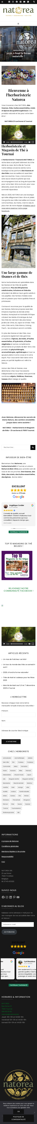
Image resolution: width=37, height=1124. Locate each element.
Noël (13, 787)
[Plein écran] (33, 142)
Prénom (5, 711)
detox (15, 766)
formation (24, 766)
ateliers (30, 758)
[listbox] (18, 44)
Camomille (6, 766)
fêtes (20, 770)
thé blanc (6, 800)
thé (20, 796)
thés (12, 804)
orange (20, 787)
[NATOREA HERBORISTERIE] (7, 605)
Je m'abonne (9, 932)
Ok (18, 1111)
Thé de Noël (16, 800)
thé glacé (27, 800)
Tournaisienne (16, 808)
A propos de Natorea (10, 841)
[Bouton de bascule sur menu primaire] (19, 23)
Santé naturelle (24, 791)
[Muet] (29, 142)
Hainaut (28, 770)
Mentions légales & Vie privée (13, 851)
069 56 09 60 (7, 1011)
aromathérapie (19, 758)
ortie (27, 787)
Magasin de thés (28, 779)
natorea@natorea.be (10, 1014)
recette (5, 791)
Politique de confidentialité (18, 1118)
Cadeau (20, 762)
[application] (18, 134)
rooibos (13, 791)
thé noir (5, 804)
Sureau (12, 796)
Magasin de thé (14, 779)
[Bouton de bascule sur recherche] (34, 2)
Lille (4, 779)
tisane (20, 804)
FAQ (3, 862)
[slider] (17, 142)
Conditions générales (10, 846)
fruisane (12, 770)
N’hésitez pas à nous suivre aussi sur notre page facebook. (18, 208)
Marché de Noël (18, 783)
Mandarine (6, 783)
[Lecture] (4, 142)
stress (5, 796)
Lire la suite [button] (7, 523)
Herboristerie (18, 50)
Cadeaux (30, 762)
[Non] (34, 1112)
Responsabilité (7, 856)
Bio (13, 762)
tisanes (27, 804)
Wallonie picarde (8, 812)
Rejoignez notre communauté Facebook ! (18, 589)
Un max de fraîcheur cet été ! (15, 659)
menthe (5, 787)
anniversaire (7, 758)
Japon (29, 775)
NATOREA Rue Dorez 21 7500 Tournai (7, 1006)
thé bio (26, 796)
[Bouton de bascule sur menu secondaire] (2, 2)
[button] (18, 135)
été (18, 812)
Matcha (29, 783)
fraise (5, 770)
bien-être (6, 762)
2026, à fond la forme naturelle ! (18, 54)
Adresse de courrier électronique (15, 730)
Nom (3, 721)
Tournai (5, 808)
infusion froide (18, 775)
